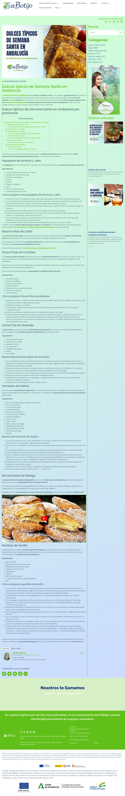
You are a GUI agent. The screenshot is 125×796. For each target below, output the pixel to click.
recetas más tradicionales (16, 102)
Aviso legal (41, 742)
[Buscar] (120, 32)
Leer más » (91, 179)
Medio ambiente (95, 51)
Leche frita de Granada (15, 136)
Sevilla (58, 736)
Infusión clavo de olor (97, 170)
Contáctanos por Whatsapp (79, 740)
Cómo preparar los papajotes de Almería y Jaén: (27, 127)
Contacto (104, 3)
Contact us (73, 743)
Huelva (22, 738)
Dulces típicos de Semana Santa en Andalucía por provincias (26, 122)
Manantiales (81, 3)
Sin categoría (94, 62)
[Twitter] (117, 21)
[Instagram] (109, 21)
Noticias (92, 53)
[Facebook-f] (21, 732)
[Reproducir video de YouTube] (44, 518)
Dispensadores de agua (48, 3)
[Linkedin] (113, 21)
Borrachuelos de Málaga (15, 145)
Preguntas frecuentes (27, 744)
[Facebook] (105, 21)
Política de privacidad (53, 742)
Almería (63, 736)
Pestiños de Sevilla (13, 147)
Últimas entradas (16, 648)
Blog (57, 8)
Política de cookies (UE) (28, 742)
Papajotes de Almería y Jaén (16, 125)
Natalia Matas (19, 653)
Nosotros (93, 3)
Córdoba (36, 736)
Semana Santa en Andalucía (16, 95)
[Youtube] (121, 21)
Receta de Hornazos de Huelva (20, 142)
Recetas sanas (94, 56)
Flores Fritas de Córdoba (15, 131)
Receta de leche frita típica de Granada (24, 138)
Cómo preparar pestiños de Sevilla (22, 149)
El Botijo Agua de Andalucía (30, 655)
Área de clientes (45, 8)
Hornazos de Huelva (13, 140)
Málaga (29, 736)
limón (11, 100)
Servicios (92, 59)
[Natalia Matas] (7, 660)
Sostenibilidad (68, 3)
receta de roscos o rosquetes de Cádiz (39, 248)
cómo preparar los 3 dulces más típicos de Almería (34, 227)
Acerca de (6, 648)
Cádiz (53, 736)
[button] (4, 674)
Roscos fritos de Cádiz (14, 129)
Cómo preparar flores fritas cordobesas (24, 134)
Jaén (48, 736)
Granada (43, 736)
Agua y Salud (94, 45)
